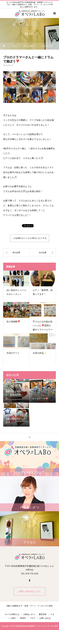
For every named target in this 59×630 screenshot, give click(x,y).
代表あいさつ (29, 614)
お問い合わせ (45, 618)
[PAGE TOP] (29, 437)
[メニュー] (54, 13)
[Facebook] (29, 580)
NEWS (23, 618)
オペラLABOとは (12, 614)
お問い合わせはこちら (30, 591)
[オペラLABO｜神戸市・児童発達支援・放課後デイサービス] (29, 557)
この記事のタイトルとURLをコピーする (29, 238)
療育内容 (42, 614)
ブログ (32, 618)
